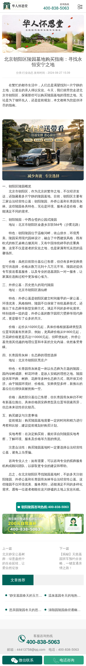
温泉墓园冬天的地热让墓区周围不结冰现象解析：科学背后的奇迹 (64, 596)
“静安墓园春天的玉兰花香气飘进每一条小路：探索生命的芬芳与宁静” (25, 596)
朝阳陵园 (40, 201)
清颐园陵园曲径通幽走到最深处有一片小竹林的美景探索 (64, 610)
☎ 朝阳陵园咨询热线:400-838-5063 (43, 506)
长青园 (71, 201)
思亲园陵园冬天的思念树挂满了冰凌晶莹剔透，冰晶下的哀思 (25, 610)
